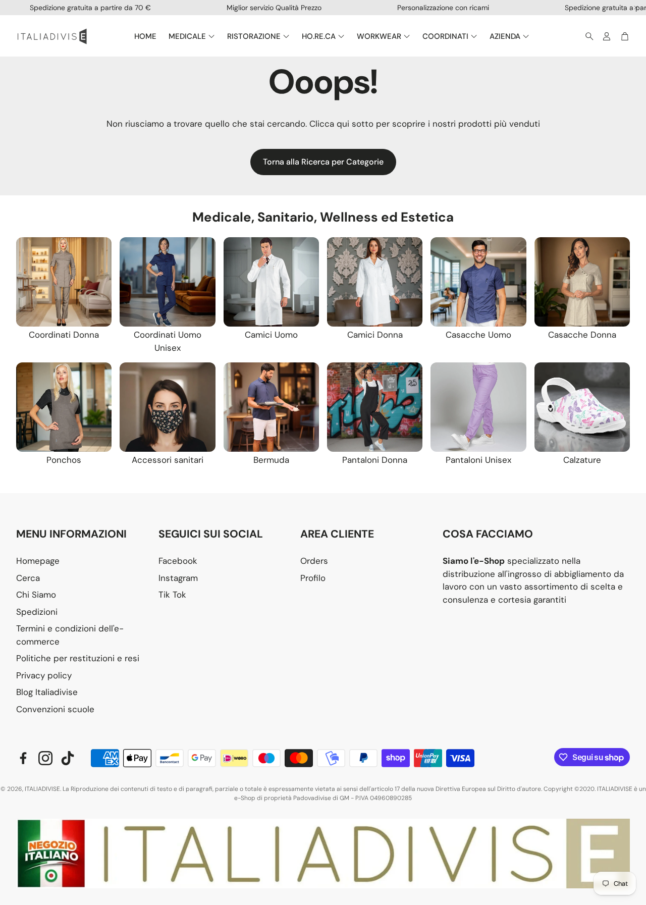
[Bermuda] (271, 407)
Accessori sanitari (167, 459)
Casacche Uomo (478, 334)
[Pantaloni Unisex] (478, 407)
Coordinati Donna (64, 334)
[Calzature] (582, 407)
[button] (586, 36)
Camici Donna (375, 334)
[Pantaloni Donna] (374, 407)
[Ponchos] (64, 407)
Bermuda (271, 459)
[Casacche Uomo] (478, 282)
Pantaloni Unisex (478, 459)
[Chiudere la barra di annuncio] (635, 7)
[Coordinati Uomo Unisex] (167, 282)
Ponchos (63, 459)
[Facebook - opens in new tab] (23, 758)
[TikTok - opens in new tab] (68, 758)
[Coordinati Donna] (64, 282)
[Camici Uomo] (271, 282)
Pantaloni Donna (374, 459)
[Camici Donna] (374, 282)
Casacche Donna (582, 334)
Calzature (582, 459)
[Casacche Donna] (582, 282)
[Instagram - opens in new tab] (45, 758)
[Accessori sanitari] (167, 407)
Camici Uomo (271, 334)
